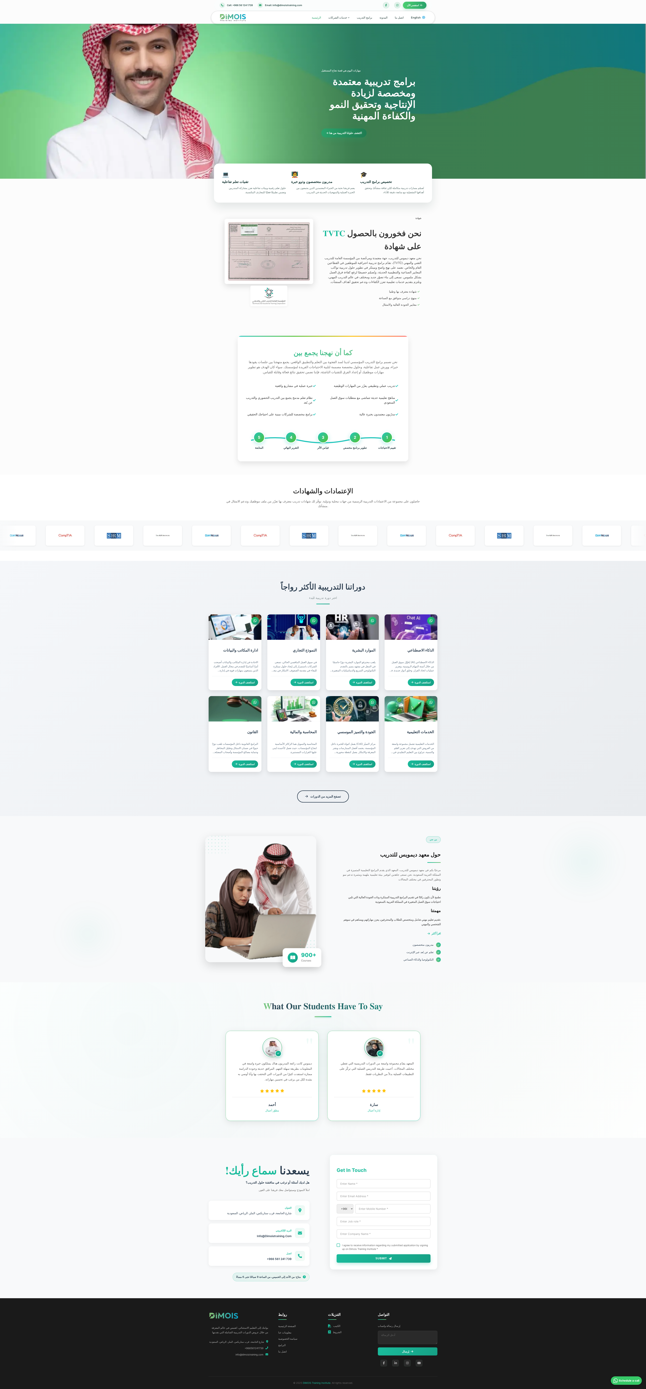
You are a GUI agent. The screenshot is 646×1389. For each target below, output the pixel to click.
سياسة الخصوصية (287, 1338)
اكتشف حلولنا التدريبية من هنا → (344, 133)
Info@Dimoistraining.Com (274, 1236)
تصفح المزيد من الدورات (325, 796)
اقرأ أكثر (436, 933)
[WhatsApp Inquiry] (431, 621)
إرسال (405, 1351)
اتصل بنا (399, 17)
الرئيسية (316, 17)
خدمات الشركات (337, 17)
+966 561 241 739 (279, 1259)
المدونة (383, 17)
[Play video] (260, 899)
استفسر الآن (413, 5)
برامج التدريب (364, 17)
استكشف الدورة (423, 682)
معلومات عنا (284, 1332)
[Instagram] (397, 5)
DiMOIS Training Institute (316, 1382)
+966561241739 (254, 1348)
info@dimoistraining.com (249, 1354)
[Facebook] (386, 5)
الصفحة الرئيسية (287, 1326)
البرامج (282, 1345)
